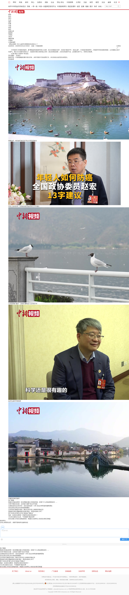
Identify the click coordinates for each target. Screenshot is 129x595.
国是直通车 (72, 6)
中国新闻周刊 (62, 6)
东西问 (39, 2)
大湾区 (78, 2)
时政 (20, 2)
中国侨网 (70, 2)
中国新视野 (11, 42)
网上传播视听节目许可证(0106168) (22, 583)
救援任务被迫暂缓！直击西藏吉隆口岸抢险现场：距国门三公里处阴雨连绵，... (32, 502)
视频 (87, 6)
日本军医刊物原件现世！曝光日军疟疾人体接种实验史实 (25, 509)
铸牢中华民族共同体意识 (17, 6)
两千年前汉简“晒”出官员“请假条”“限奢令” (20, 513)
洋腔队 (10, 35)
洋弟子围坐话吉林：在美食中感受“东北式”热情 (22, 504)
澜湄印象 (11, 38)
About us (28, 571)
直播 (82, 6)
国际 (46, 2)
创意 (78, 6)
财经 (26, 2)
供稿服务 (68, 571)
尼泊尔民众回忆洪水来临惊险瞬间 (18, 507)
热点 (9, 16)
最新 (9, 14)
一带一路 (34, 6)
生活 (115, 2)
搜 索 (119, 6)
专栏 (95, 6)
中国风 (10, 40)
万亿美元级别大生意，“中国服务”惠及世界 (21, 517)
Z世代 (10, 36)
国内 (9, 18)
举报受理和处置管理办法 (75, 589)
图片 (91, 6)
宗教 (28, 6)
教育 (97, 2)
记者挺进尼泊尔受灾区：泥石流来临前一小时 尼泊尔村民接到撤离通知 (30, 506)
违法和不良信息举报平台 (40, 589)
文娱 (85, 2)
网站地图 (108, 571)
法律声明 (81, 571)
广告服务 (55, 571)
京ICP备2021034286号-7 (72, 583)
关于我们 (15, 571)
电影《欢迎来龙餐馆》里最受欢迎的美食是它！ (23, 515)
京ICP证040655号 (38, 583)
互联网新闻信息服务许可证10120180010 (64, 586)
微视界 (10, 33)
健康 (109, 2)
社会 (52, 2)
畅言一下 (124, 539)
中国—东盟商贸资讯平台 (47, 6)
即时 (14, 2)
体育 (91, 2)
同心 (32, 2)
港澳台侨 (11, 31)
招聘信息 (95, 571)
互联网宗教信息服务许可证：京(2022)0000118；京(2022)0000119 (98, 583)
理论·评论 (60, 2)
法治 (103, 2)
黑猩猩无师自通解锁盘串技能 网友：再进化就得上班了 (25, 511)
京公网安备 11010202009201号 (55, 583)
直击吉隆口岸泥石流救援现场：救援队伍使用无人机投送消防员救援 (29, 518)
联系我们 (41, 571)
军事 (9, 23)
